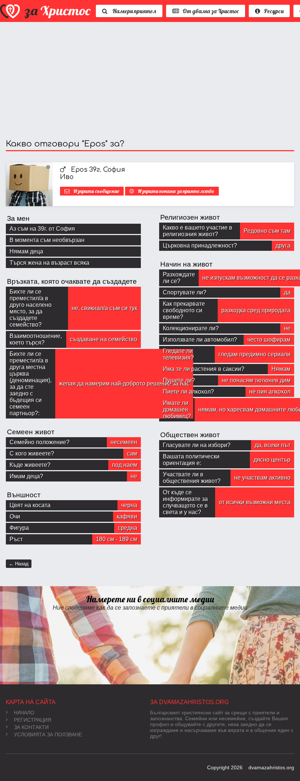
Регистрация (32, 720)
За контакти (31, 727)
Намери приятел (133, 11)
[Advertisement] (150, 80)
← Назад (19, 563)
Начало (24, 712)
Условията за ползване (48, 734)
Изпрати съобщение (96, 191)
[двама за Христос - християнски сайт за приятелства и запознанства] (46, 11)
